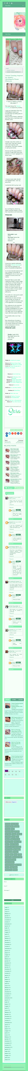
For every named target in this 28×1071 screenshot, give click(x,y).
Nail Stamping (8, 852)
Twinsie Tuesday (11, 70)
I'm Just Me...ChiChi (16, 387)
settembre (7, 923)
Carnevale (17, 826)
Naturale (7, 854)
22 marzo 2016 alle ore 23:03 (16, 547)
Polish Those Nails (16, 379)
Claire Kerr (12, 651)
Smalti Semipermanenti (10, 859)
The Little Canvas (16, 401)
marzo (6, 911)
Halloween (19, 834)
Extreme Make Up (9, 831)
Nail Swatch (15, 852)
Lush (17, 836)
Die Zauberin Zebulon (14, 546)
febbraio (7, 913)
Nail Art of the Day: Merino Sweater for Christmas (15, 744)
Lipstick (13, 836)
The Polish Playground (16, 382)
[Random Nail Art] (14, 874)
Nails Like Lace (14, 393)
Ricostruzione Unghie (17, 857)
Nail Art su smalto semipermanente (13, 846)
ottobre (6, 921)
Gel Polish (17, 831)
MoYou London (17, 841)
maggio (6, 932)
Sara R (14, 510)
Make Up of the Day (15, 839)
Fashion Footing (15, 396)
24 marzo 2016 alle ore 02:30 (15, 630)
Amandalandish (15, 397)
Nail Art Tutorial (8, 849)
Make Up (7, 839)
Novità (15, 854)
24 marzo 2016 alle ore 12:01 (17, 562)
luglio (6, 907)
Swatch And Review (9, 862)
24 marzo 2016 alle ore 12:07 (17, 596)
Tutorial (7, 867)
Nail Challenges (17, 849)
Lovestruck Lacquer (15, 360)
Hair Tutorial (8, 834)
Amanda (11, 629)
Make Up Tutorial (9, 841)
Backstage (7, 823)
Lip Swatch (7, 836)
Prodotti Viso (8, 857)
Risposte (11, 507)
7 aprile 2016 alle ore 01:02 (15, 652)
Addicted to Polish (17, 364)
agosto (6, 926)
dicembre (7, 917)
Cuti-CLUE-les (16, 374)
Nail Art (7, 844)
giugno (6, 930)
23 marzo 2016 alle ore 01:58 (16, 582)
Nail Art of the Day (14, 844)
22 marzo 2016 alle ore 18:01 (15, 498)
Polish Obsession (16, 381)
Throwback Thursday (9, 864)
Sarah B (11, 522)
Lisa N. (11, 497)
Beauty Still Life (14, 823)
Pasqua (19, 854)
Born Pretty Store (9, 826)
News (11, 854)
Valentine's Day (8, 869)
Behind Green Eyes (16, 363)
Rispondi (12, 504)
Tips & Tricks (18, 864)
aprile (6, 909)
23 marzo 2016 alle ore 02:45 (16, 607)
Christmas (7, 828)
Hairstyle (14, 834)
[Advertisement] (12, 787)
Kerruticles (16, 384)
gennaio (6, 915)
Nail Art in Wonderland (15, 400)
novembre (7, 919)
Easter (12, 828)
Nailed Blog (17, 390)
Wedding (15, 869)
